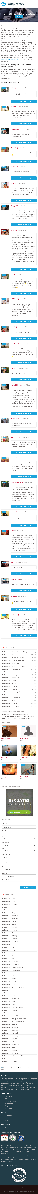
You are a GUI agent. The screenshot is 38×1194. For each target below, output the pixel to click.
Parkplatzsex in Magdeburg (10, 984)
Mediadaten (10, 1191)
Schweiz (7, 1120)
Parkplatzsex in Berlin (8, 898)
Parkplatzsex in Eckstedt (19, 683)
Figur (3, 866)
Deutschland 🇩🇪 (15, 1068)
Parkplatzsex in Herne (8, 1041)
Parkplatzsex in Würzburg (9, 1061)
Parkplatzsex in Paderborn (10, 1050)
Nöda (24, 88)
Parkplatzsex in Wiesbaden (10, 961)
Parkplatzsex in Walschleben (19, 663)
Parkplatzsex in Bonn (8, 947)
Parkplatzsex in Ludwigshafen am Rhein (14, 1019)
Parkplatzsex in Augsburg (9, 958)
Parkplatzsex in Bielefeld (9, 944)
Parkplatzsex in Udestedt (19, 689)
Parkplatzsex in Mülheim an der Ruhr (13, 1021)
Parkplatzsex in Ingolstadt (10, 1053)
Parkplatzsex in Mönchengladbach (12, 967)
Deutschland (8, 1115)
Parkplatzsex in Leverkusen (10, 1030)
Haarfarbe (5, 873)
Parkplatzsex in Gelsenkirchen (11, 964)
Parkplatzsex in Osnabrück (10, 1027)
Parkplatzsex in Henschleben (19, 686)
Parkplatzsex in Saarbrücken (10, 1013)
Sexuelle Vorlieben (10, 1103)
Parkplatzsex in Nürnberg (9, 933)
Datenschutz (23, 1191)
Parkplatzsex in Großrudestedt (19, 669)
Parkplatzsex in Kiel (8, 976)
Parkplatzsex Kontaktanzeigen (10, 59)
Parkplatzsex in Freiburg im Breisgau (13, 987)
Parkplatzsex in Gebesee (19, 680)
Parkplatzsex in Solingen (9, 1039)
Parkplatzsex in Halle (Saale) (10, 981)
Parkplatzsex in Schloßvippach (19, 692)
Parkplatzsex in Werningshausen (19, 675)
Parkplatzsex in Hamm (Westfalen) (12, 1016)
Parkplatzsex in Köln (8, 907)
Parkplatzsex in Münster (9, 950)
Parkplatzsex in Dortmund (10, 918)
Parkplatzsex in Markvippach (19, 706)
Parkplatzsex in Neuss (8, 1047)
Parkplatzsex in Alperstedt (19, 655)
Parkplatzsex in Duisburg (9, 936)
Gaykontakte (8, 1128)
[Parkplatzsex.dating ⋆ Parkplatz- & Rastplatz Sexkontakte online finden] (13, 4)
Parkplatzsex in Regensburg (10, 1044)
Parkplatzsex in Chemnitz (9, 979)
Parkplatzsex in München (9, 904)
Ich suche (5, 824)
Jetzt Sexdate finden (28, 887)
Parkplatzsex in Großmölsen (19, 695)
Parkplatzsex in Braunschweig (11, 970)
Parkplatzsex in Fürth (8, 1059)
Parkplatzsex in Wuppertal (10, 941)
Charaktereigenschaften (11, 1101)
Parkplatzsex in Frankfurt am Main (12, 910)
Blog (5, 1191)
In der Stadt (5, 880)
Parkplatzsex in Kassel (8, 1004)
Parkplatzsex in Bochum (9, 938)
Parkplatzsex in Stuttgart (9, 913)
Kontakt (17, 1191)
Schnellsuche (8, 1096)
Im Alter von (6, 831)
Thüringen (23, 1068)
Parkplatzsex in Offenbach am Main (12, 1056)
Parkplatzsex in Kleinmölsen (19, 678)
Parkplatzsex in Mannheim (10, 956)
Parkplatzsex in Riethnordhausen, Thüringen (19, 652)
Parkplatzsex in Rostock (9, 1001)
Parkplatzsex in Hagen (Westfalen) (12, 1007)
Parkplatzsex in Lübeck (9, 993)
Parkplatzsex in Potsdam (9, 1010)
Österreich (8, 1118)
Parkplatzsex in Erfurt (19, 700)
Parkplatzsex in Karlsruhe (9, 953)
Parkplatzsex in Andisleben (19, 672)
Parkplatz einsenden (10, 1106)
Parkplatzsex (6, 1068)
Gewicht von (6, 854)
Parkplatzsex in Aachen (9, 973)
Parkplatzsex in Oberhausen (10, 999)
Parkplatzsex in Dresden (9, 927)
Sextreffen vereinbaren (23, 101)
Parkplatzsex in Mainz (8, 990)
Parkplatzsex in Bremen (9, 921)
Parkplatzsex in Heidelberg (10, 1036)
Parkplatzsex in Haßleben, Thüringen (19, 660)
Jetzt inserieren (9, 1108)
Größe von (5, 842)
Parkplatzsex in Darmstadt (10, 1033)
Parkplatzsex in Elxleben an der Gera (19, 658)
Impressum (31, 1191)
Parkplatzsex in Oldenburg (10, 1024)
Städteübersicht (9, 1099)
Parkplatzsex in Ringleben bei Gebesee (19, 666)
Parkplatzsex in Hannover (9, 930)
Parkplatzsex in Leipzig (9, 924)
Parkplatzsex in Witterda (19, 703)
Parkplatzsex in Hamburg (9, 901)
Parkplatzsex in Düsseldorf (10, 916)
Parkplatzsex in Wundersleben (19, 698)
